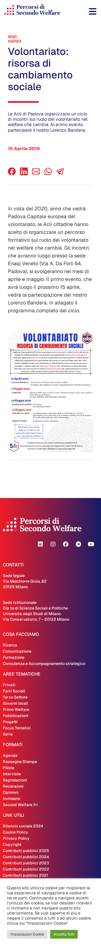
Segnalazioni (15, 780)
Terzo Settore (15, 697)
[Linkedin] (40, 544)
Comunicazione (17, 651)
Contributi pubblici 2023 (26, 862)
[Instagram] (53, 544)
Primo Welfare (16, 709)
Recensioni (13, 786)
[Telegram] (78, 544)
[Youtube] (91, 544)
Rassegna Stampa (20, 761)
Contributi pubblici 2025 (26, 850)
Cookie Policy (15, 832)
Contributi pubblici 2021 (25, 875)
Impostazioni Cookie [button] (27, 934)
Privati (9, 684)
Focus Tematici (17, 727)
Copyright (12, 844)
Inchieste (11, 798)
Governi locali (15, 703)
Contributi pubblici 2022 (26, 869)
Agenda (14, 41)
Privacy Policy (16, 838)
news (12, 36)
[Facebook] (12, 173)
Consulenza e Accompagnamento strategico (44, 663)
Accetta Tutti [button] (64, 934)
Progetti (10, 721)
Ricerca (10, 645)
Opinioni (11, 792)
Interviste (12, 773)
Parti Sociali (14, 691)
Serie (8, 734)
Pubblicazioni (15, 715)
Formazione (13, 657)
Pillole (8, 767)
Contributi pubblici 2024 (26, 856)
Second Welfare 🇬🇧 (20, 804)
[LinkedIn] (24, 173)
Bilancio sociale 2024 (23, 826)
